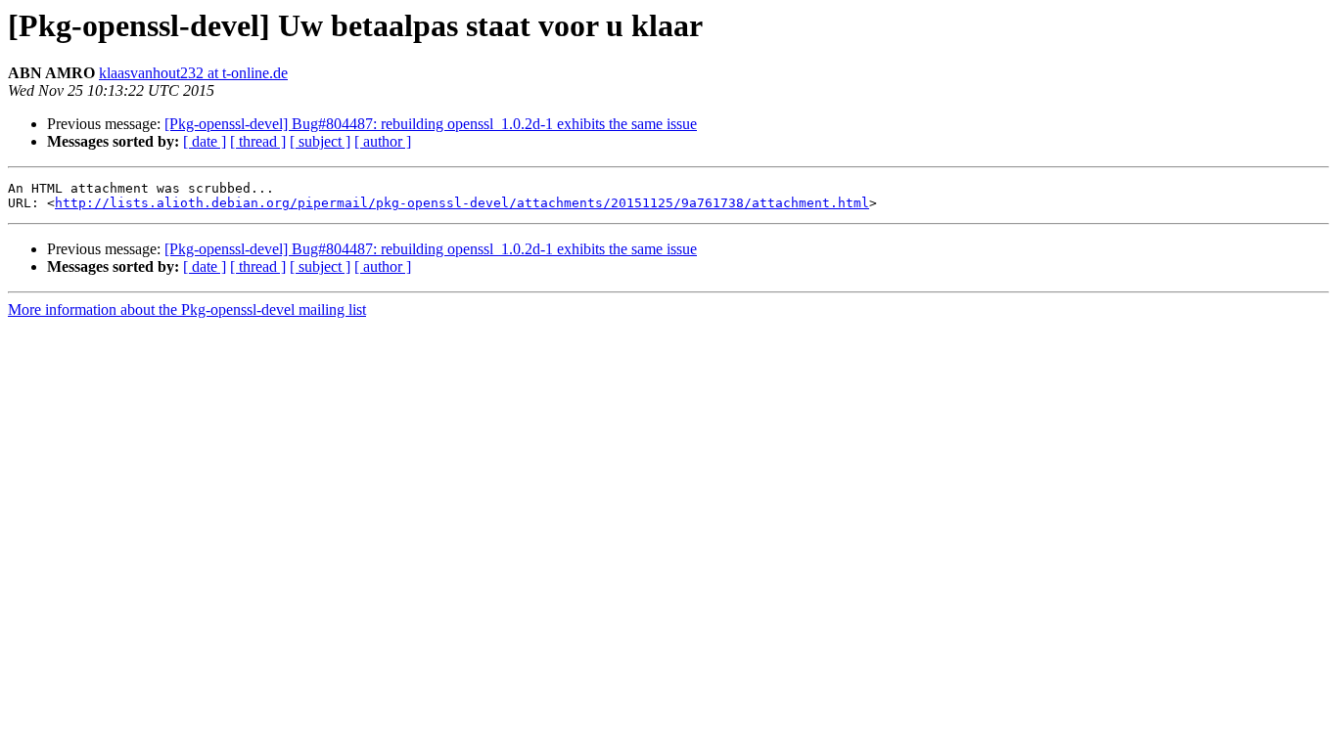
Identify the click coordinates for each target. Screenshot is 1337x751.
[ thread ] (258, 141)
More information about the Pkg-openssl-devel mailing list (187, 309)
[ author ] (382, 141)
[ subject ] (320, 141)
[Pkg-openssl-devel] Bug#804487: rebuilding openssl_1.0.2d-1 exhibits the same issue (430, 123)
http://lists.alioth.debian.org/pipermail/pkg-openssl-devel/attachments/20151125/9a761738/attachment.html (462, 203)
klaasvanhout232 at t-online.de (193, 73)
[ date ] (204, 141)
